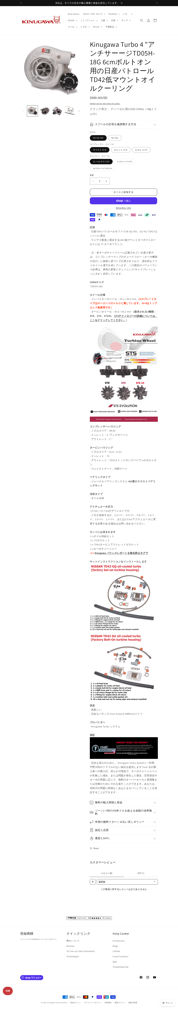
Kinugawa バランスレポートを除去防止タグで (121, 553)
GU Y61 (114, 137)
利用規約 (108, 1003)
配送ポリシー (120, 1003)
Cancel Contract (120, 956)
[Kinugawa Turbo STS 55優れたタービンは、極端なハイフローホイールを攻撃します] (124, 422)
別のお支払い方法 (123, 208)
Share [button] (96, 848)
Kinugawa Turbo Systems (57, 1003)
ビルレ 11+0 (141, 149)
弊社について (73, 940)
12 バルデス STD (101, 161)
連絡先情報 (132, 1003)
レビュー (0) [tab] (106, 873)
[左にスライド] (23, 111)
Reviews (70, 946)
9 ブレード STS (125, 162)
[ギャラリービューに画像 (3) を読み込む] (57, 111)
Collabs (116, 951)
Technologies (72, 956)
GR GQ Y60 (98, 137)
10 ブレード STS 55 (103, 169)
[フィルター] (93, 882)
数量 (92, 175)
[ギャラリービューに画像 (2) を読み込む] (44, 111)
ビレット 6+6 (120, 149)
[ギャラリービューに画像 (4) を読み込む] (69, 111)
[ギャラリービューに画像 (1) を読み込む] (32, 111)
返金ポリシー (75, 1003)
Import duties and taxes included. (105, 104)
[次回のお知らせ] (157, 3)
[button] (94, 14)
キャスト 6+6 (99, 149)
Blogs (115, 946)
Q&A (115, 961)
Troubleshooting (120, 966)
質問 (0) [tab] (140, 873)
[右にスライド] (79, 111)
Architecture (119, 940)
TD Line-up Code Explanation (80, 951)
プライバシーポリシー (93, 1003)
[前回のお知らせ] (21, 3)
